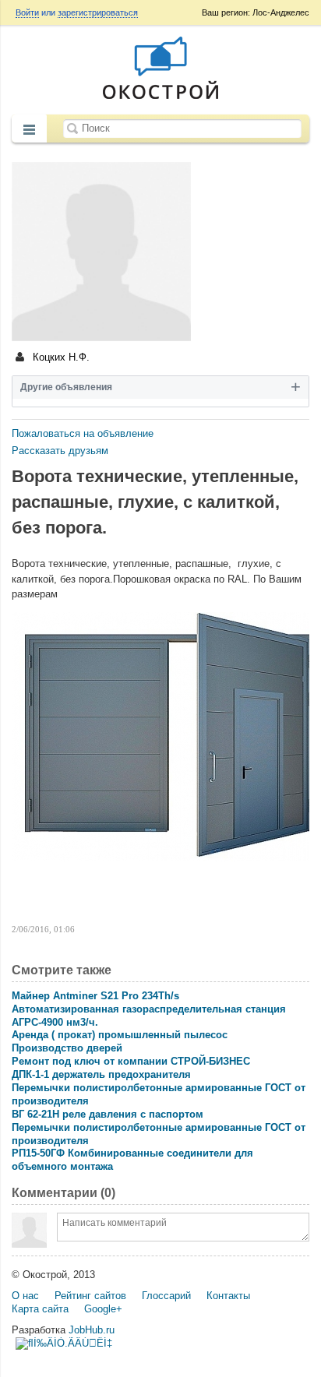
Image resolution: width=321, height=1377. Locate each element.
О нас (25, 1295)
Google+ (103, 1309)
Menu (29, 130)
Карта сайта (40, 1309)
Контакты (228, 1295)
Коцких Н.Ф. (60, 357)
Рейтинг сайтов (90, 1295)
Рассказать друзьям (60, 450)
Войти (27, 12)
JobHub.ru (92, 1330)
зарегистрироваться (98, 12)
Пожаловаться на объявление (82, 433)
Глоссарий (166, 1295)
